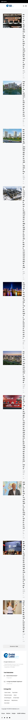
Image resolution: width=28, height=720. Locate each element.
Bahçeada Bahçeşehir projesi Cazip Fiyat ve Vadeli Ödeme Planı (24, 152)
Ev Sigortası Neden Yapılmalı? (14, 681)
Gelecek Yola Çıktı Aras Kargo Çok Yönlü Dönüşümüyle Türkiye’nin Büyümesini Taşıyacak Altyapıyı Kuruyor (24, 432)
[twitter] (4, 717)
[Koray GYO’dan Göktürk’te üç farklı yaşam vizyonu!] (12, 88)
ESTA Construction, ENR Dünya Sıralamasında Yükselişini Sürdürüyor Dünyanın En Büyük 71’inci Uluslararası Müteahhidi (24, 228)
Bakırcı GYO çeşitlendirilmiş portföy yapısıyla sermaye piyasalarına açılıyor (24, 41)
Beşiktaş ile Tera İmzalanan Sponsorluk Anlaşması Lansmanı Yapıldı (24, 564)
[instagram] (7, 717)
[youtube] (9, 717)
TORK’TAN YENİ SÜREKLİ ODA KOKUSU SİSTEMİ (24, 616)
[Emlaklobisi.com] (10, 6)
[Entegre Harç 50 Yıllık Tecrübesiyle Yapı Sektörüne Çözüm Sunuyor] (12, 488)
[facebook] (2, 717)
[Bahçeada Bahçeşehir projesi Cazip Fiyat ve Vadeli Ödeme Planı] (12, 136)
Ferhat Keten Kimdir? (11, 675)
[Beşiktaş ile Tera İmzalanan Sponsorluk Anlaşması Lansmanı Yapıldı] (12, 548)
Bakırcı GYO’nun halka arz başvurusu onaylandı (24, 367)
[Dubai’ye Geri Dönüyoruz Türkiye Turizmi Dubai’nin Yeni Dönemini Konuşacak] (12, 289)
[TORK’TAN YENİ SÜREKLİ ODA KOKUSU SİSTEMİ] (12, 607)
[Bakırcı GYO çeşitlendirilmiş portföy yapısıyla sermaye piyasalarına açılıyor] (12, 21)
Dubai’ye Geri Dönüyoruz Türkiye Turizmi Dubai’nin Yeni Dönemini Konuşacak (24, 310)
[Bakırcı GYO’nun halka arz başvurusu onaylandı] (12, 358)
